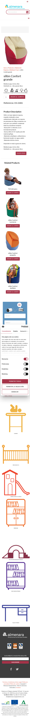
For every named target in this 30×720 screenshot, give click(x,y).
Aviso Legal (18, 682)
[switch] (26, 364)
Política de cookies (14, 684)
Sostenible (21, 92)
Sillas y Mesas (8, 395)
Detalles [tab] (15, 331)
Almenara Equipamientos (15, 7)
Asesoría (17, 92)
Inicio (5, 68)
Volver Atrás (21, 153)
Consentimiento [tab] (6, 331)
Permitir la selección (15, 386)
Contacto (18, 687)
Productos (11, 68)
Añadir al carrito (17, 97)
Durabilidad (6, 92)
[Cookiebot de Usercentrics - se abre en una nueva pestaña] (21, 327)
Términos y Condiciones (8, 682)
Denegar (15, 392)
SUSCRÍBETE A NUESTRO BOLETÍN (15, 656)
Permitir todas (15, 381)
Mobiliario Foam (14, 70)
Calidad (25, 92)
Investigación (12, 92)
